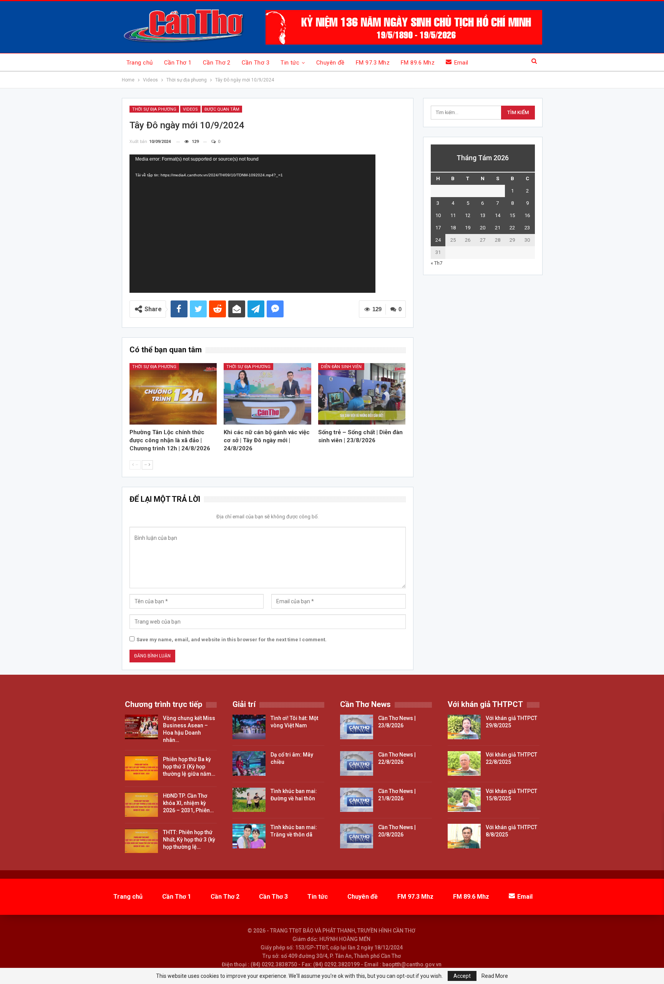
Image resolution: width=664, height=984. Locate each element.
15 (512, 215)
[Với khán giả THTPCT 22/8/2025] (464, 763)
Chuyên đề (330, 62)
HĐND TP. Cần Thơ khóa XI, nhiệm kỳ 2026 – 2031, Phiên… (188, 803)
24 (438, 240)
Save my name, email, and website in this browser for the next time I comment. (231, 639)
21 (497, 228)
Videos (190, 109)
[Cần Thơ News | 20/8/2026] (356, 836)
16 (527, 215)
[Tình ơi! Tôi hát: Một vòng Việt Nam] (249, 727)
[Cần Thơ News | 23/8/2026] (356, 727)
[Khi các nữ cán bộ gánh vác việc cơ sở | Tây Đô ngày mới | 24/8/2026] (267, 393)
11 (453, 215)
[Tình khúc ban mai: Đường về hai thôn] (249, 800)
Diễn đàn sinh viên (341, 366)
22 (512, 228)
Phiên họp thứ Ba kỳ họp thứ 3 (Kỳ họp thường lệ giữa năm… (189, 766)
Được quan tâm (221, 109)
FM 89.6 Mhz (418, 62)
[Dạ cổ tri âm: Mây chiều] (249, 763)
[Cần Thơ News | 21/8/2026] (356, 800)
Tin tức (290, 62)
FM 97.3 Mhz (373, 62)
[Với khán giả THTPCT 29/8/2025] (464, 727)
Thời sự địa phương (154, 109)
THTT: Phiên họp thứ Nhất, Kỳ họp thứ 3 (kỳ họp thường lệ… (189, 839)
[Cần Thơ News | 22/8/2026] (356, 763)
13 (482, 215)
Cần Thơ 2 (217, 62)
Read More (494, 976)
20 (482, 228)
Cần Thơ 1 (178, 62)
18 (453, 228)
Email (461, 62)
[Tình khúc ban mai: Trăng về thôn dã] (249, 836)
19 (467, 228)
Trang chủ (139, 62)
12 (467, 215)
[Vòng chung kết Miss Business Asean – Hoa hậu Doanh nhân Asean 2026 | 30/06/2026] (141, 727)
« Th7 (436, 263)
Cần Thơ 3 (255, 62)
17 (438, 228)
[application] (252, 223)
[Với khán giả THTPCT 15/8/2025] (464, 800)
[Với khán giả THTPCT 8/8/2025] (464, 836)
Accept (462, 976)
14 (497, 215)
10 (438, 215)
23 (527, 228)
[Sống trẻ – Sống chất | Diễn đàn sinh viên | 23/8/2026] (362, 393)
